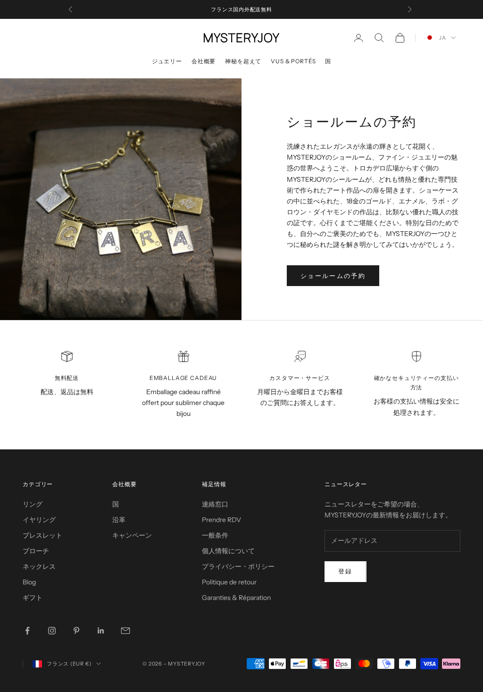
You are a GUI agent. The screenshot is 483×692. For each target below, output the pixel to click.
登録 (345, 571)
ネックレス (39, 566)
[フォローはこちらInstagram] (52, 630)
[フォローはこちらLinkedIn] (101, 630)
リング (32, 504)
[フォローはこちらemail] (125, 630)
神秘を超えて (243, 61)
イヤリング (39, 519)
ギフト (32, 597)
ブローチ (36, 551)
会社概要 (204, 61)
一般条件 (215, 535)
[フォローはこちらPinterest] (76, 630)
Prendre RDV (221, 519)
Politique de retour (229, 582)
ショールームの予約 (333, 275)
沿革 (118, 519)
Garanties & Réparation (236, 597)
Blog (29, 582)
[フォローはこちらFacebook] (27, 630)
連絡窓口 (215, 504)
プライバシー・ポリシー (238, 566)
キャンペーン (132, 535)
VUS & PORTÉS (293, 61)
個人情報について (228, 551)
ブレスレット (42, 535)
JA (442, 37)
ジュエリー (167, 61)
